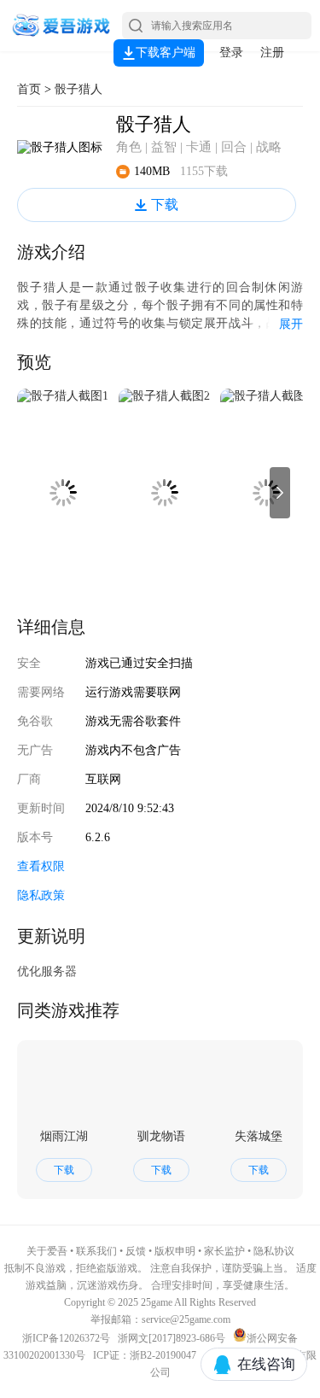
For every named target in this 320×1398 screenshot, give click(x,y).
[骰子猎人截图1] (62, 493)
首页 (29, 89)
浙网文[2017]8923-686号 (171, 1338)
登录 (231, 52)
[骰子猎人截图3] (265, 493)
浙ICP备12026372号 (67, 1338)
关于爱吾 (46, 1251)
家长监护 (224, 1251)
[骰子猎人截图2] (164, 493)
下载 (164, 204)
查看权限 (41, 866)
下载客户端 (165, 52)
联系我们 (96, 1251)
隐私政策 (41, 895)
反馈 (135, 1251)
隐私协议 (273, 1251)
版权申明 (174, 1251)
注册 (272, 52)
